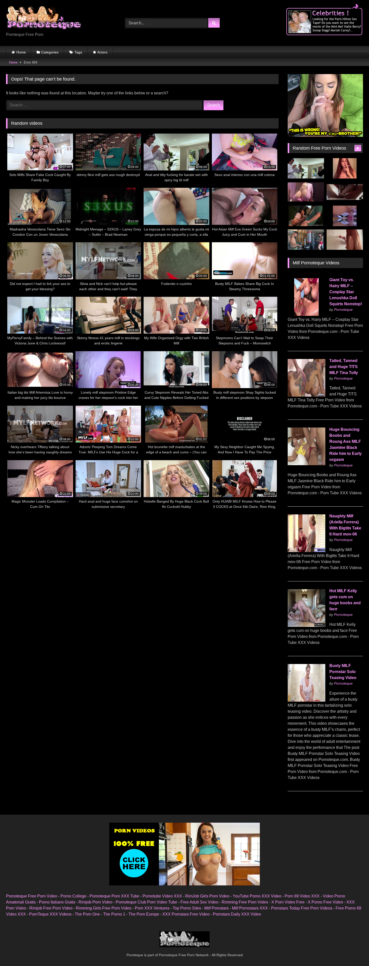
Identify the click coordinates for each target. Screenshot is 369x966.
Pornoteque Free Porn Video (31, 896)
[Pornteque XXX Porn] (43, 19)
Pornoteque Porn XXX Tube (114, 896)
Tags (78, 52)
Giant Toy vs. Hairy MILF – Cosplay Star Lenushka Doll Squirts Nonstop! (345, 292)
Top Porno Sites (187, 908)
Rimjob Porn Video (95, 902)
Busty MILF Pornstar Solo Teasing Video (342, 671)
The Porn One (87, 914)
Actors (102, 52)
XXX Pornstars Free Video (186, 914)
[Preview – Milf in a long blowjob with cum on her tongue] (345, 192)
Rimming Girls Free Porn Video (104, 908)
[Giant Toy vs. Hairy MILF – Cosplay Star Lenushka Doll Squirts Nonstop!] (306, 314)
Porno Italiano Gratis (57, 902)
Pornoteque (343, 310)
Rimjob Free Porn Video (51, 908)
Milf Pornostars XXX (250, 908)
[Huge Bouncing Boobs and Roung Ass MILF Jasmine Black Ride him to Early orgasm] (306, 464)
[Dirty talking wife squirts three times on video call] (345, 216)
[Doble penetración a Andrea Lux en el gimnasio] (306, 239)
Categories (49, 52)
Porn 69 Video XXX (302, 896)
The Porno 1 (114, 914)
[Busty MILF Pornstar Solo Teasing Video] (306, 700)
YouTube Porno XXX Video (257, 896)
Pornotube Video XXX (162, 896)
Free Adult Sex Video (199, 902)
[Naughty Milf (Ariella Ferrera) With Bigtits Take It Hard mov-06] (306, 551)
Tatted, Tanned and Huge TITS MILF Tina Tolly (343, 366)
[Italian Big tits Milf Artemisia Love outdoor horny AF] (306, 192)
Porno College (73, 896)
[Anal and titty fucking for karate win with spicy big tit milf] (306, 168)
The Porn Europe (144, 914)
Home (21, 52)
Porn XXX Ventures (152, 908)
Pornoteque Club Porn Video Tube (146, 902)
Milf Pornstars (216, 908)
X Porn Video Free (287, 902)
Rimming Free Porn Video (245, 902)
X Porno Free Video (325, 902)
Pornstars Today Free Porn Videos (301, 908)
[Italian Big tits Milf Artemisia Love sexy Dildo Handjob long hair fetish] (345, 239)
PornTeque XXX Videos (50, 914)
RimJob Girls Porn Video (207, 896)
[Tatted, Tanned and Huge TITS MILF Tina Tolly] (306, 395)
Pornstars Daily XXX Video (237, 914)
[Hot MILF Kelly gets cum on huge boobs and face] (306, 625)
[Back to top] (353, 951)
